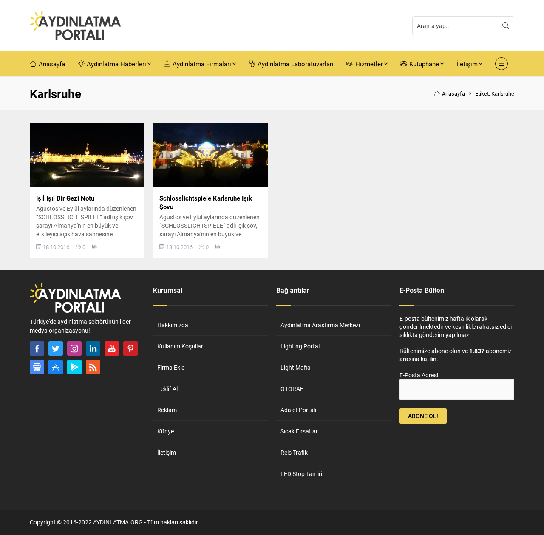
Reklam (167, 410)
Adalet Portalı (298, 410)
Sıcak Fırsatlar (299, 431)
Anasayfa (453, 93)
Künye (165, 431)
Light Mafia (295, 367)
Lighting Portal (300, 346)
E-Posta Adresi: (419, 375)
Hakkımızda (172, 325)
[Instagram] (74, 348)
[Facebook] (37, 348)
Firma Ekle (170, 367)
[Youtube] (112, 348)
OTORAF (291, 389)
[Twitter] (55, 348)
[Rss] (93, 367)
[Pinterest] (130, 348)
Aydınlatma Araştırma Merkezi (320, 325)
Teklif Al (167, 389)
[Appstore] (55, 367)
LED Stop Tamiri (301, 474)
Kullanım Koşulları (180, 346)
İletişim (166, 452)
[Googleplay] (74, 367)
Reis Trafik (294, 452)
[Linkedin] (93, 348)
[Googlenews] (37, 367)
